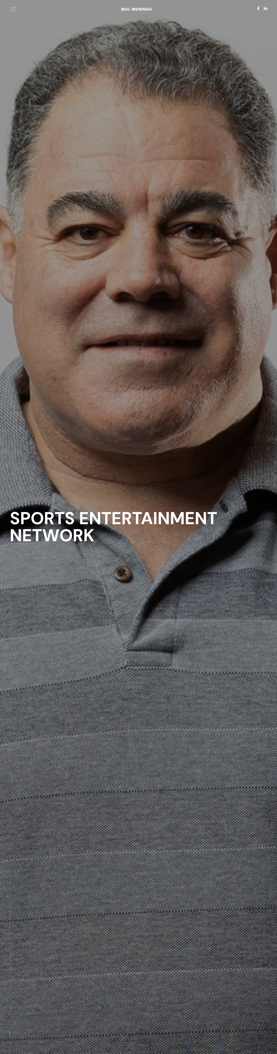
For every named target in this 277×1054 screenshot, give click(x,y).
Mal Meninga (135, 10)
